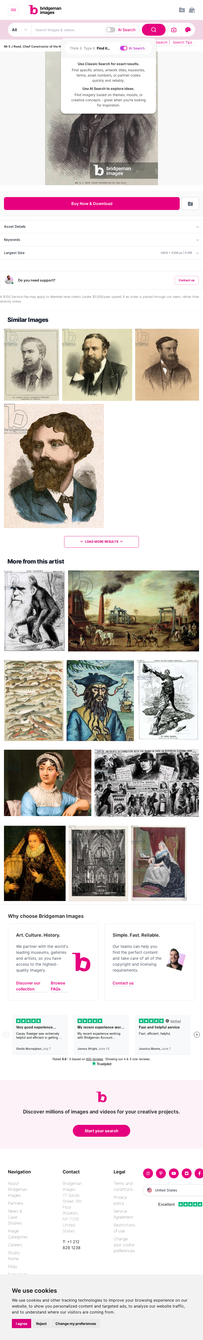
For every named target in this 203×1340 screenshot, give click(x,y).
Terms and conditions (123, 1186)
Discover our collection (28, 985)
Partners (15, 1203)
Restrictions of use (124, 1227)
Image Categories (18, 1233)
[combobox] (99, 30)
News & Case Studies (15, 1217)
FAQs (12, 1266)
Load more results (101, 541)
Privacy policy (120, 1200)
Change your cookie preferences (124, 1244)
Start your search (101, 1130)
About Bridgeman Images (17, 1189)
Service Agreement (123, 1214)
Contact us (187, 280)
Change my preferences (75, 1323)
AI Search (127, 29)
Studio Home (14, 1255)
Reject (41, 1323)
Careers (15, 1244)
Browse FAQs (58, 985)
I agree (21, 1323)
